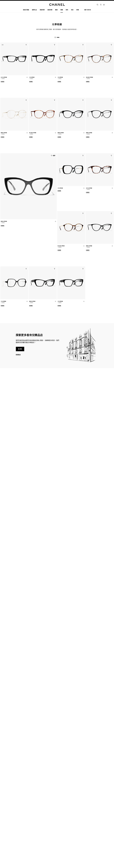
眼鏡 (19, 398)
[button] (34, 10)
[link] (104, 5)
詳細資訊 (2, 81)
